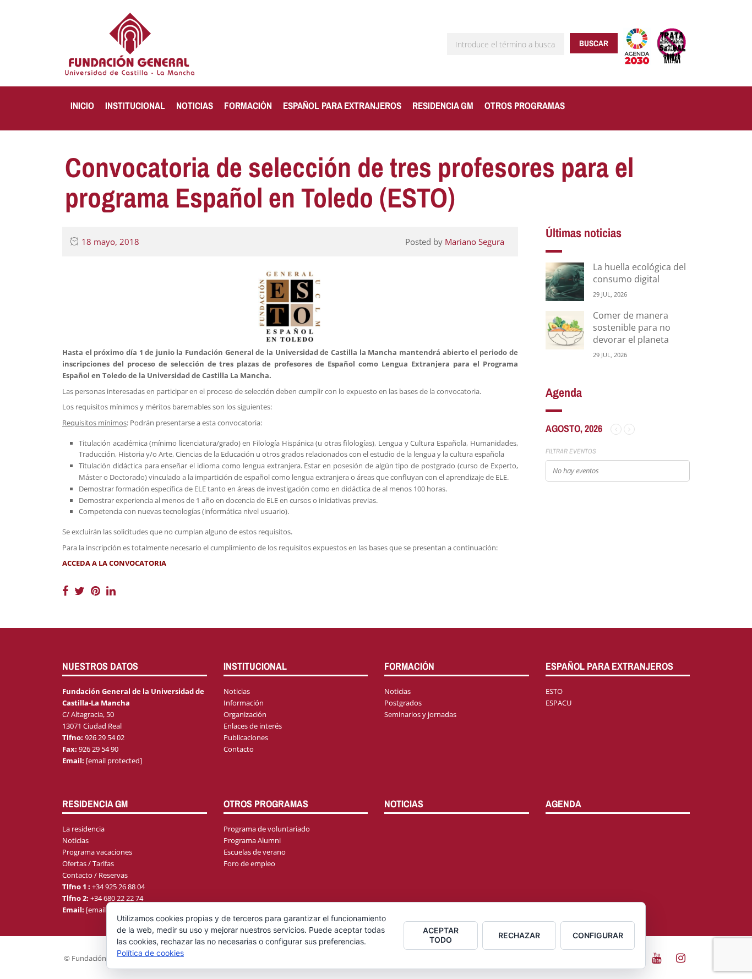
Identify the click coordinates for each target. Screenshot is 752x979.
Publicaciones (246, 737)
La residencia (83, 829)
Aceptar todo (441, 935)
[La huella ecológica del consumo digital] (565, 281)
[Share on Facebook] (66, 590)
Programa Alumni (252, 840)
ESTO (554, 691)
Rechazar (519, 935)
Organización (245, 714)
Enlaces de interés (253, 726)
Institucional (135, 105)
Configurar (598, 935)
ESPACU (558, 703)
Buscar (593, 43)
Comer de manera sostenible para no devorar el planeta (632, 327)
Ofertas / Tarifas (88, 863)
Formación (248, 105)
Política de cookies (150, 953)
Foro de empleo (249, 863)
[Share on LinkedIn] (111, 590)
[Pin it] (97, 590)
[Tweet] (81, 590)
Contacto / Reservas (95, 875)
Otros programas (524, 105)
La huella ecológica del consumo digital (639, 273)
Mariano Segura (474, 241)
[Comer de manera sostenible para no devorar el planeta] (565, 329)
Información (244, 703)
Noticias (194, 105)
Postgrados (403, 703)
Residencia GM (442, 105)
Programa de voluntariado (267, 829)
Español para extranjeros (342, 105)
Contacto (239, 749)
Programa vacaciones (97, 852)
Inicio (82, 105)
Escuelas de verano (255, 852)
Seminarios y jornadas (420, 714)
